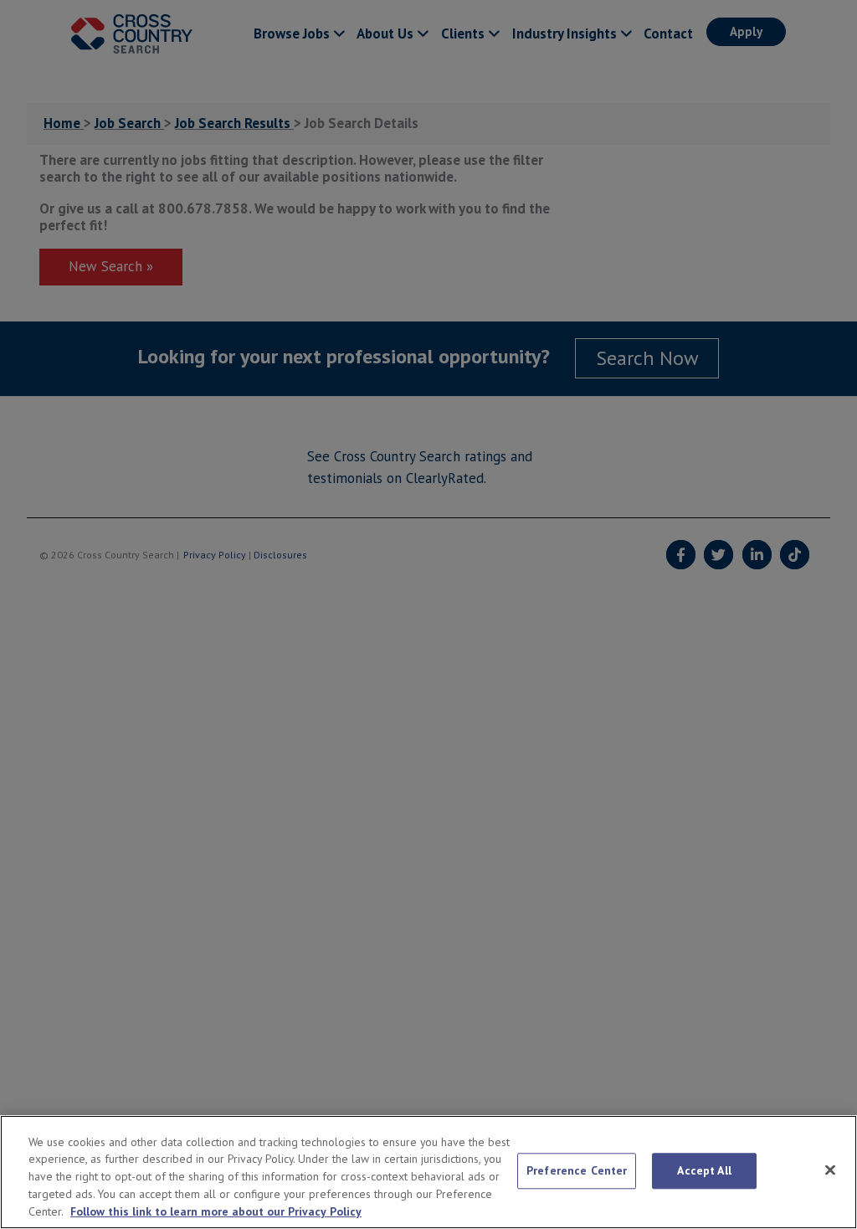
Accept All (704, 1170)
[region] (428, 1172)
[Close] (830, 1170)
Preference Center (576, 1170)
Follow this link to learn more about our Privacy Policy (216, 1211)
